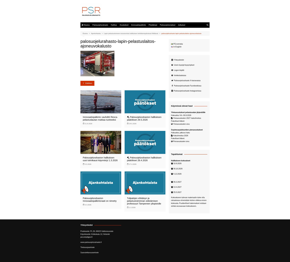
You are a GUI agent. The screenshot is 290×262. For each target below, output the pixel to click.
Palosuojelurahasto (100, 25)
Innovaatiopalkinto (138, 25)
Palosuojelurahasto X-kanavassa (187, 80)
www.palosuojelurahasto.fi (91, 242)
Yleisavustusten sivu (181, 124)
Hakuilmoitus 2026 (180, 136)
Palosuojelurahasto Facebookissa (187, 86)
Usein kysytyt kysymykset (184, 65)
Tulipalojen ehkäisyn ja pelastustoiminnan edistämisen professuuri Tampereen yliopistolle (144, 201)
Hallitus (114, 25)
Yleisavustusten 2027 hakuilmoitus (187, 118)
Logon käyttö (179, 70)
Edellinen (88, 83)
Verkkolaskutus (180, 75)
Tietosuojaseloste (87, 247)
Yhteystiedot (179, 60)
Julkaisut (181, 25)
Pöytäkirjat (153, 25)
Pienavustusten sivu (181, 141)
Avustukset (124, 25)
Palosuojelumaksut (167, 25)
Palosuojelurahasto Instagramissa (187, 91)
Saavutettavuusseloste (89, 253)
